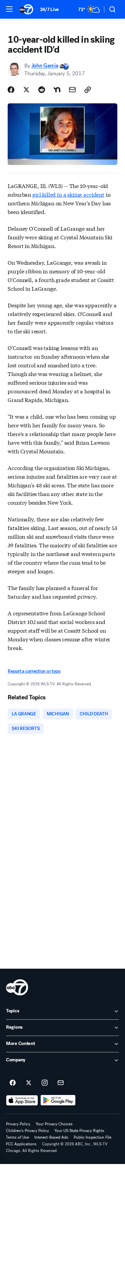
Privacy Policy (18, 1124)
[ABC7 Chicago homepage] (26, 9)
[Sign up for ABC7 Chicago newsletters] (60, 1083)
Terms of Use (17, 1137)
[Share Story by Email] (72, 89)
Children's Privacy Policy (27, 1131)
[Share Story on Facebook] (11, 89)
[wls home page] (17, 987)
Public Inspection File (92, 1137)
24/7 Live (49, 9)
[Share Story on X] (26, 89)
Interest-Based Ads (51, 1137)
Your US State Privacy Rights (79, 1131)
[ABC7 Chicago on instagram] (44, 1083)
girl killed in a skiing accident (68, 194)
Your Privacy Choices (54, 1124)
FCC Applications (21, 1144)
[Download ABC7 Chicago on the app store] (22, 1100)
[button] (9, 9)
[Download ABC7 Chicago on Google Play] (58, 1100)
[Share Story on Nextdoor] (57, 89)
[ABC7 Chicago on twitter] (28, 1083)
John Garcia (44, 65)
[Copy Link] (87, 89)
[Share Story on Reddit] (41, 89)
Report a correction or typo (34, 671)
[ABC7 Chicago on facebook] (12, 1083)
